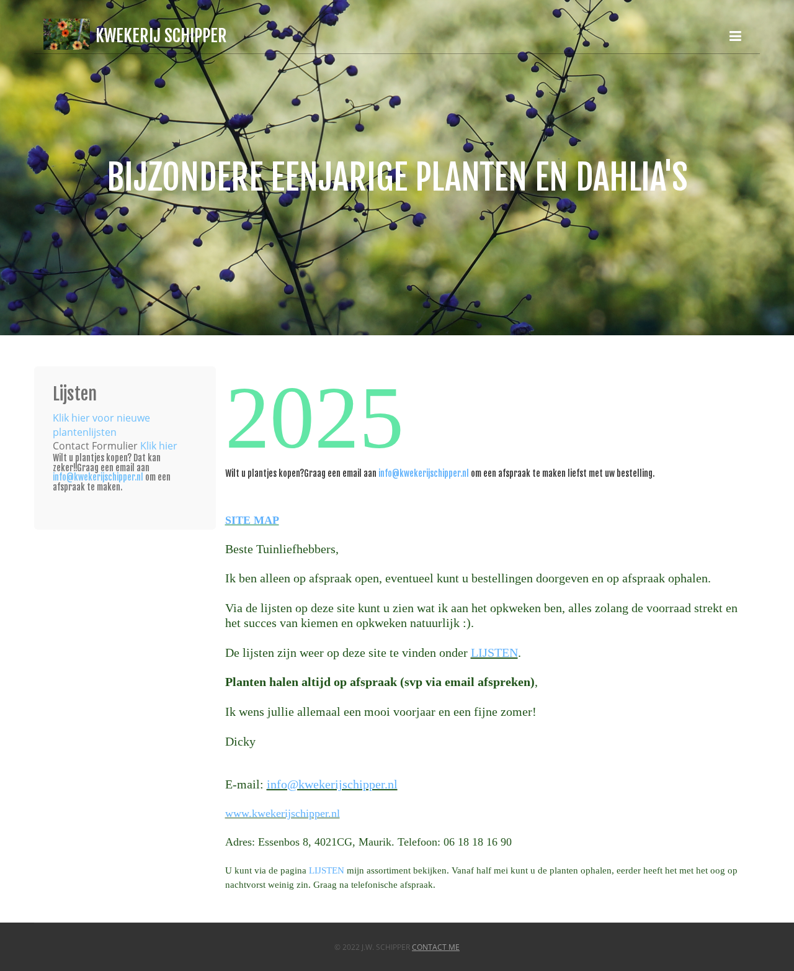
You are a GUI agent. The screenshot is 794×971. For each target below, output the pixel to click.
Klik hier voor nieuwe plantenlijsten (101, 425)
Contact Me (436, 947)
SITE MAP (252, 520)
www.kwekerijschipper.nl (282, 813)
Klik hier (158, 446)
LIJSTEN (494, 652)
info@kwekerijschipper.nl (423, 473)
